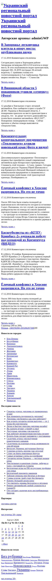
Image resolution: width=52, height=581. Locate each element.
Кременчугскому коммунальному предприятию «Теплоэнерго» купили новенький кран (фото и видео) (24, 141)
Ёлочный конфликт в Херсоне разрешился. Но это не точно (24, 189)
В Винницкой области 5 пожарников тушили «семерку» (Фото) (25, 91)
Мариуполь (12, 376)
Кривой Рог (12, 366)
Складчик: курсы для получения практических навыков (22, 439)
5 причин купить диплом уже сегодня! (25, 451)
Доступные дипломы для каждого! (23, 431)
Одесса (10, 381)
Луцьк (10, 371)
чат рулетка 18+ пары (11, 514)
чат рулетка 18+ (8, 578)
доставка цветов (9, 504)
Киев (9, 358)
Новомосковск (13, 378)
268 (32, 328)
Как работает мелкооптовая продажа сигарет (28, 433)
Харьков (11, 393)
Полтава (11, 383)
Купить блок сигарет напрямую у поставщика (28, 436)
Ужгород (11, 388)
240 (11, 328)
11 (6, 532)
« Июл (5, 544)
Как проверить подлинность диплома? (25, 416)
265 (22, 328)
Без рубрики (12, 341)
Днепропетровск (14, 346)
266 (25, 328)
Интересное (12, 356)
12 (9, 532)
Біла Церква (12, 339)
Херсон (10, 395)
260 (18, 328)
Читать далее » (8, 82)
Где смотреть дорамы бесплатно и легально (27, 483)
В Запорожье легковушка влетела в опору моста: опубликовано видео (20, 48)
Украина (11, 390)
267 (29, 328)
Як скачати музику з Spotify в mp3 (23, 429)
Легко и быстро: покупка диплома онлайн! (27, 426)
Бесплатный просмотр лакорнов (22, 473)
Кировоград (12, 361)
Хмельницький (14, 398)
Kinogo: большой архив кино (20, 480)
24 (3, 538)
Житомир (11, 351)
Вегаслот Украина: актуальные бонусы (25, 448)
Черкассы (11, 400)
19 (9, 535)
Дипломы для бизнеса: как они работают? (26, 419)
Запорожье (12, 353)
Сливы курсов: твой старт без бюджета (25, 478)
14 (16, 532)
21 (16, 535)
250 (14, 328)
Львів (9, 373)
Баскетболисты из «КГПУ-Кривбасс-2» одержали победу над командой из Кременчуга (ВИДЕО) (23, 238)
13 (13, 532)
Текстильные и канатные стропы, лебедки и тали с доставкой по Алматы (27, 464)
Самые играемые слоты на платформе (25, 456)
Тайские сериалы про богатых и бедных (26, 476)
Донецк (10, 348)
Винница (11, 344)
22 (19, 535)
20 (13, 535)
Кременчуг (12, 363)
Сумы (9, 386)
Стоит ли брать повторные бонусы (23, 453)
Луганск (11, 368)
